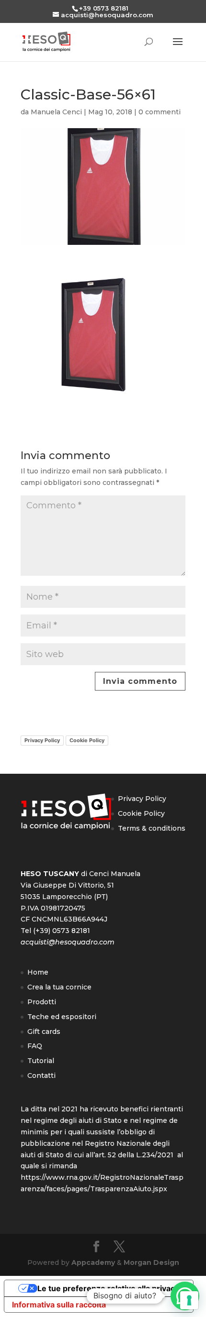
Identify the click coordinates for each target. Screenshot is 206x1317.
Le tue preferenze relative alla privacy (108, 1288)
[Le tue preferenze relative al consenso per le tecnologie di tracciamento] (189, 1300)
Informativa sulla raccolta (59, 1304)
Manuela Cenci (56, 112)
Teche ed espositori (61, 1016)
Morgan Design (151, 1262)
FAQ (34, 1046)
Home (37, 972)
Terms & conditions (151, 828)
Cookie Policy (86, 740)
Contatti (41, 1075)
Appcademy (93, 1262)
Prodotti (41, 1002)
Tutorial (40, 1060)
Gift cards (43, 1031)
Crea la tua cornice (59, 987)
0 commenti (159, 112)
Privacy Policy (42, 740)
